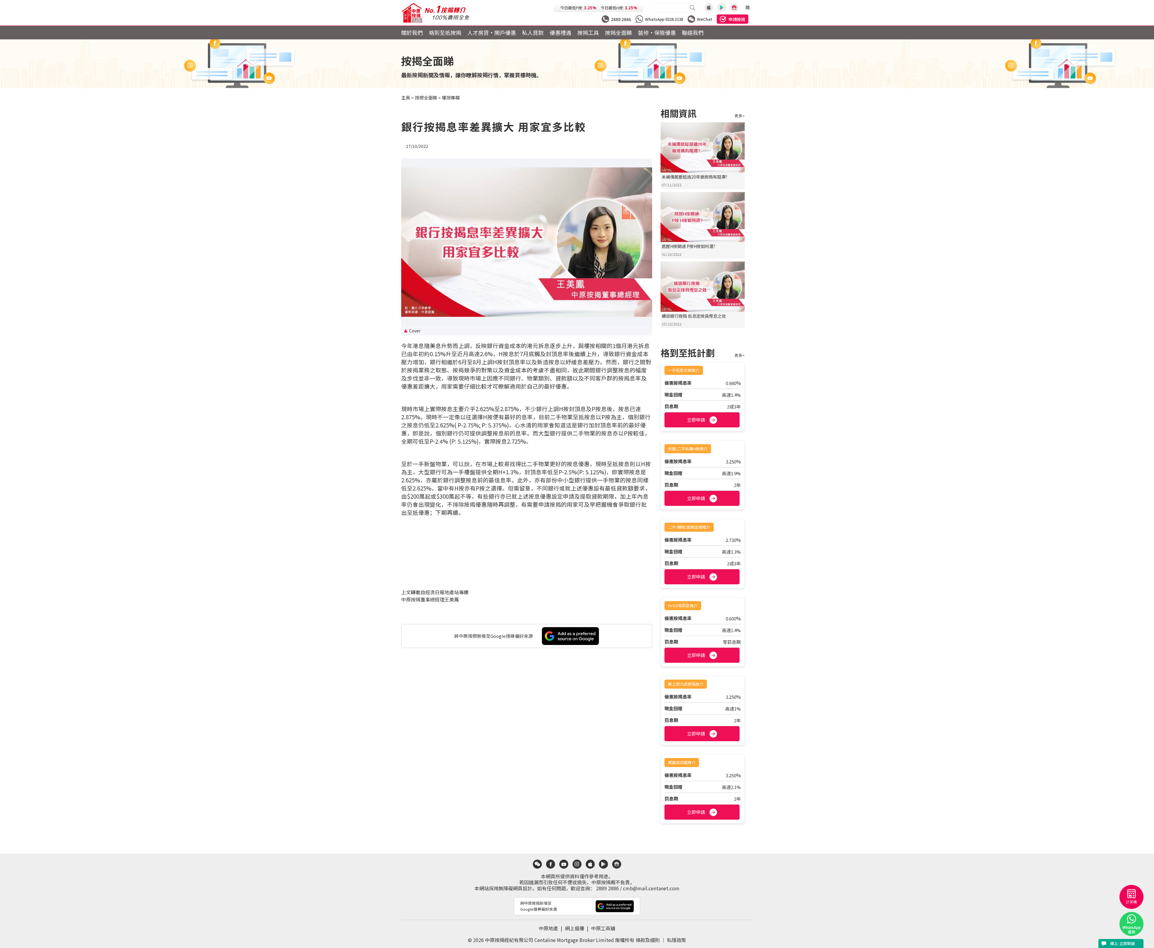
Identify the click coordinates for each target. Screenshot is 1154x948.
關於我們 (412, 32)
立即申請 (696, 420)
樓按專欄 (451, 97)
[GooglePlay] (721, 7)
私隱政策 (676, 939)
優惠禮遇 (560, 32)
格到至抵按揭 (445, 32)
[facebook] (550, 864)
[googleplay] (603, 864)
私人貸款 (533, 32)
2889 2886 (607, 888)
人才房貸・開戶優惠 (491, 32)
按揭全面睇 (618, 32)
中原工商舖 (603, 928)
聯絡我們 (693, 32)
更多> (739, 115)
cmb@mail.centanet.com (651, 888)
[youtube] (563, 864)
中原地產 (551, 928)
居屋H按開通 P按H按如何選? (688, 246)
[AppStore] (708, 7)
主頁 (405, 97)
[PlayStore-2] (734, 7)
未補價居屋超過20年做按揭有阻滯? (694, 177)
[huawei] (616, 864)
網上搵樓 (577, 928)
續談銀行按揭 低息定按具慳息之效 (694, 316)
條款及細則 (648, 939)
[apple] (590, 864)
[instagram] (577, 864)
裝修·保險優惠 (657, 32)
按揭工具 (588, 32)
